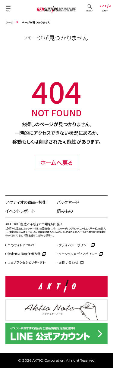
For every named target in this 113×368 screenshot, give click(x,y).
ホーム (9, 22)
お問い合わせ (68, 262)
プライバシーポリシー (74, 245)
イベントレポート (20, 211)
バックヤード (68, 202)
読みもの (65, 211)
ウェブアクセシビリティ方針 (27, 262)
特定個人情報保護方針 (24, 253)
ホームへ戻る (56, 162)
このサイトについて (21, 245)
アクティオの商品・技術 (26, 202)
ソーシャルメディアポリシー (78, 253)
